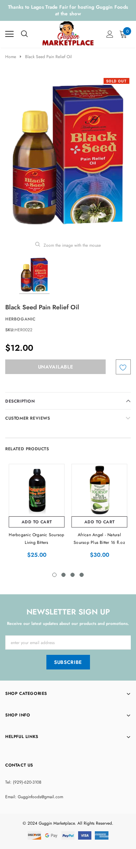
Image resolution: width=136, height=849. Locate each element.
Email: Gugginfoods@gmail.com (34, 797)
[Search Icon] (24, 34)
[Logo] (68, 33)
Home (10, 57)
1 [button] (54, 575)
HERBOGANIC (20, 319)
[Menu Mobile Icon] (9, 34)
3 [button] (72, 575)
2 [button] (63, 575)
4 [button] (82, 575)
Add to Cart (37, 522)
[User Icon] (109, 34)
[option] (68, 154)
